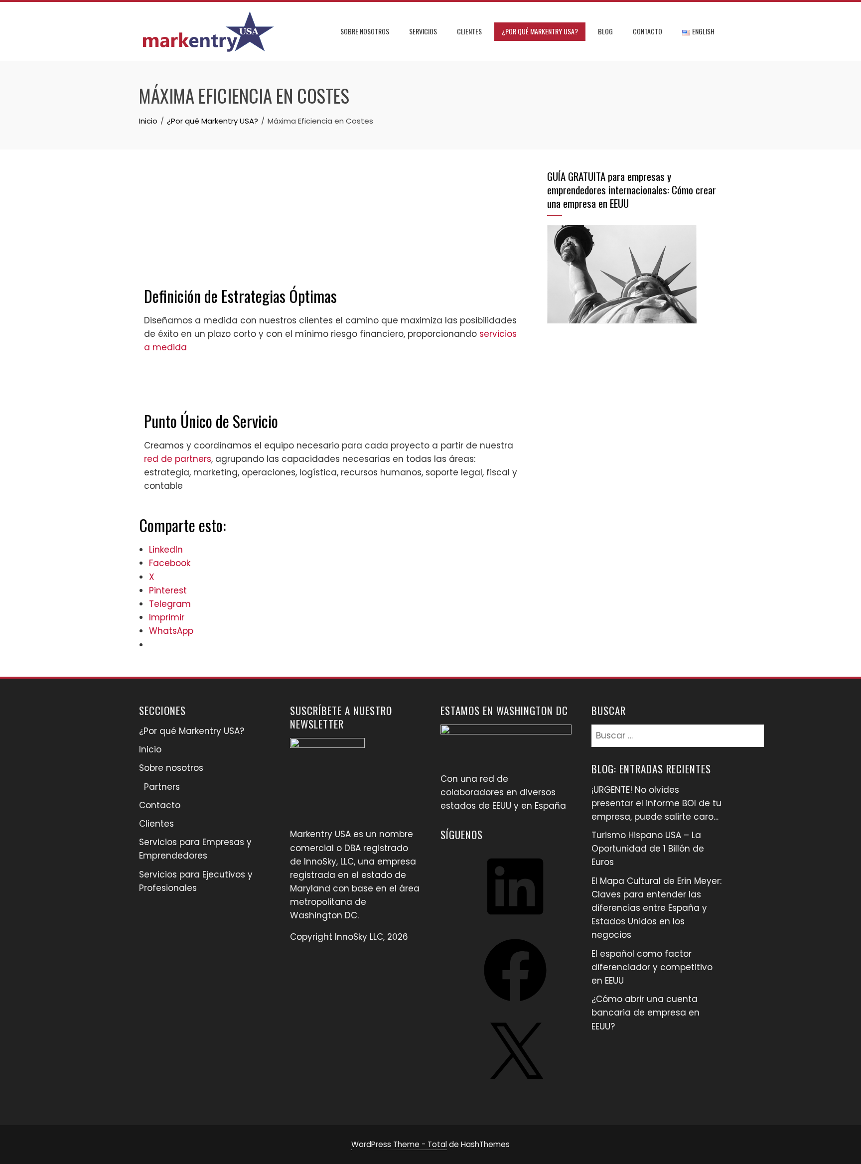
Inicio (150, 749)
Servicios (423, 31)
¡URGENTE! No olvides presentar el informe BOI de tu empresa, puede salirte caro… (656, 803)
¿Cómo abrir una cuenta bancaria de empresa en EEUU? (645, 1012)
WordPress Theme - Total (399, 1144)
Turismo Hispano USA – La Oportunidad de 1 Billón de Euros (647, 848)
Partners (162, 787)
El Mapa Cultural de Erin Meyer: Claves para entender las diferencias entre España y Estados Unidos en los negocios (656, 908)
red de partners (177, 459)
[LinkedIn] (515, 921)
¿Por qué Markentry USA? (540, 31)
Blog (605, 31)
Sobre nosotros (364, 31)
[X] (515, 1088)
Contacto (647, 31)
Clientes (469, 31)
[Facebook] (515, 1005)
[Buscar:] (677, 731)
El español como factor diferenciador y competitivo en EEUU (652, 967)
